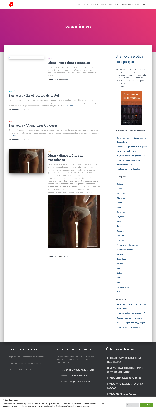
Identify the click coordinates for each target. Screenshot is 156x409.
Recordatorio (122, 259)
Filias (119, 207)
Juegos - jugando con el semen (129, 318)
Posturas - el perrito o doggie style (131, 323)
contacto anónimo (78, 376)
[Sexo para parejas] (11, 4)
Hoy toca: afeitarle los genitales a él (131, 156)
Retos (119, 268)
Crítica (119, 189)
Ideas (50, 59)
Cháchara (120, 184)
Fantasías (12, 91)
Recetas (120, 254)
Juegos (120, 226)
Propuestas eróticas (125, 250)
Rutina (119, 273)
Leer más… (70, 106)
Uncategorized (123, 287)
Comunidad (113, 4)
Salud (119, 278)
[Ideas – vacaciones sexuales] (26, 57)
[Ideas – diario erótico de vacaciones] (26, 161)
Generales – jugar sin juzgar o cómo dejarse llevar (124, 360)
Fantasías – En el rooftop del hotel (34, 95)
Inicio (78, 4)
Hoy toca (120, 217)
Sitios (119, 282)
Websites (120, 292)
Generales (121, 212)
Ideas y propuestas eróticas (95, 4)
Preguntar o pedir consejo (127, 245)
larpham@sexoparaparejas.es (80, 370)
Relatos (120, 264)
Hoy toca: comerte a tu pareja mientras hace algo (125, 386)
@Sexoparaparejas (81, 382)
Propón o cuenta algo (130, 4)
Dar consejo (122, 193)
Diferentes (121, 198)
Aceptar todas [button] (146, 405)
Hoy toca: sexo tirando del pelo (129, 169)
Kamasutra (121, 236)
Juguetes (120, 231)
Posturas (120, 240)
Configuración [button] (132, 405)
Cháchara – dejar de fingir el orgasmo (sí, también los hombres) (125, 370)
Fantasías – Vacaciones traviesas (33, 125)
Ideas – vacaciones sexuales (69, 63)
